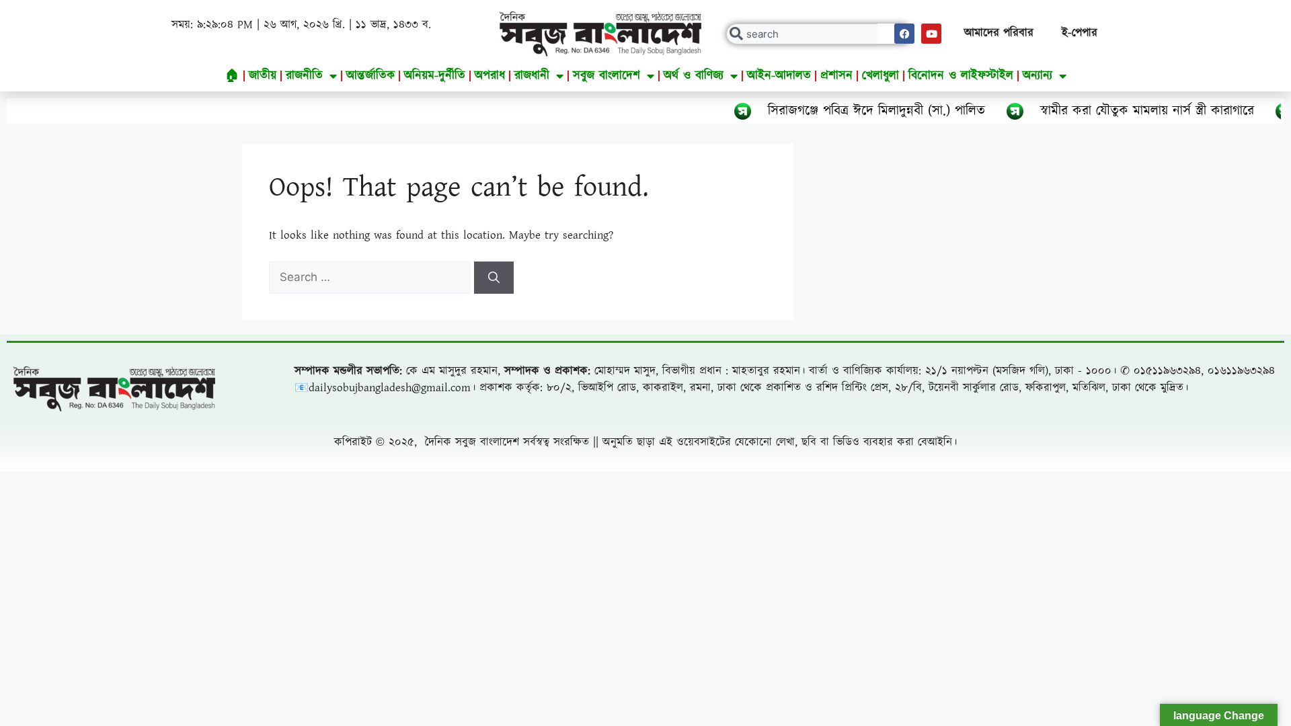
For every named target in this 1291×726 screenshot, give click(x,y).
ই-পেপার (1079, 33)
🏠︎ (232, 75)
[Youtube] (931, 34)
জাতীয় (262, 75)
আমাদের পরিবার (998, 33)
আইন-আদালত (779, 75)
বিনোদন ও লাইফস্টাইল (960, 75)
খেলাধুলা (880, 75)
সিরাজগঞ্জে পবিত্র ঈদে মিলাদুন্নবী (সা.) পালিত (847, 111)
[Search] (494, 277)
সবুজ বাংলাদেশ (606, 75)
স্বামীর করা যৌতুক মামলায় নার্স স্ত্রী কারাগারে (1118, 111)
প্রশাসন (836, 75)
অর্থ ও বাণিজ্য (693, 75)
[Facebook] (904, 34)
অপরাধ (490, 75)
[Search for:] (371, 278)
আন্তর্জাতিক (370, 75)
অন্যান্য (1037, 75)
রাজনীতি (304, 75)
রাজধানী (531, 75)
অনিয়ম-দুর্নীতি (434, 75)
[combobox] (819, 34)
